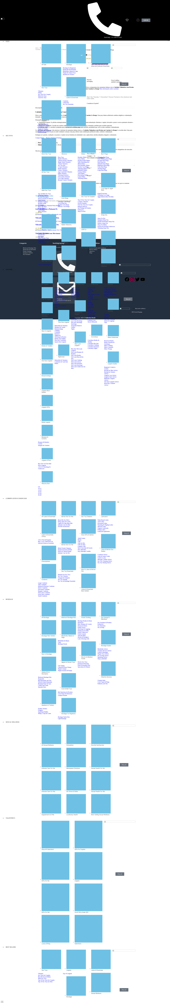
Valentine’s (10, 818)
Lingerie (9, 269)
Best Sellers (11, 947)
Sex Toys (9, 135)
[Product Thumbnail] (81, 55)
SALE (7, 41)
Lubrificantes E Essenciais (16, 498)
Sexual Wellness (12, 722)
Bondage (9, 599)
